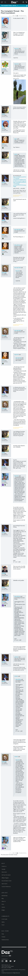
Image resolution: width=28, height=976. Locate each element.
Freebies (3, 936)
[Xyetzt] (6, 49)
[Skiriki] (6, 21)
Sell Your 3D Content (6, 875)
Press (3, 904)
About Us (4, 901)
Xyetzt (3, 53)
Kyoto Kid (16, 48)
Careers (3, 907)
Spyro (15, 138)
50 (25, 16)
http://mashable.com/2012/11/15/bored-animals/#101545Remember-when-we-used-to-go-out (19, 179)
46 (17, 16)
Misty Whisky (17, 245)
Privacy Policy (22, 969)
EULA (3, 971)
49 (23, 16)
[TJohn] (6, 139)
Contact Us (4, 866)
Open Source (4, 883)
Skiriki (3, 25)
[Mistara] (6, 178)
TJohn (3, 143)
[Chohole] (6, 476)
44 (13, 16)
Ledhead (16, 657)
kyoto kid (4, 272)
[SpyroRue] (6, 35)
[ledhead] (6, 569)
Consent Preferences (6, 886)
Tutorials (3, 869)
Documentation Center (6, 880)
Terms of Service (14, 969)
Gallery (3, 922)
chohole (16, 676)
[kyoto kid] (6, 268)
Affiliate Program (5, 878)
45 (15, 16)
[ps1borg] (6, 64)
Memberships (4, 895)
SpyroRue (4, 39)
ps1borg (4, 69)
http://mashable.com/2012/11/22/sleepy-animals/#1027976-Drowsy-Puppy (19, 184)
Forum (3, 924)
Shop (3, 934)
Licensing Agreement (6, 969)
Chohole (4, 481)
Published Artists (5, 939)
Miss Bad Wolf (17, 229)
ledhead (4, 573)
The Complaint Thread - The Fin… (9, 5)
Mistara (3, 182)
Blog (2, 898)
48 (21, 16)
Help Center (4, 872)
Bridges (3, 910)
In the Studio (4, 919)
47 (19, 16)
